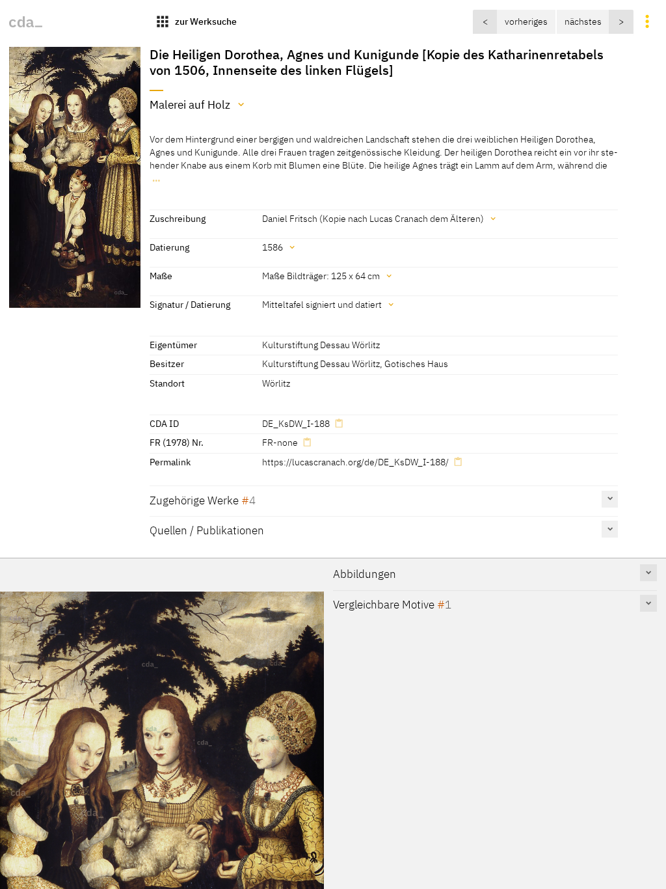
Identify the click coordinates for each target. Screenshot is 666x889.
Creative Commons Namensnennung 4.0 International (340, 666)
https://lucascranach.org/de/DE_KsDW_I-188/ (355, 462)
